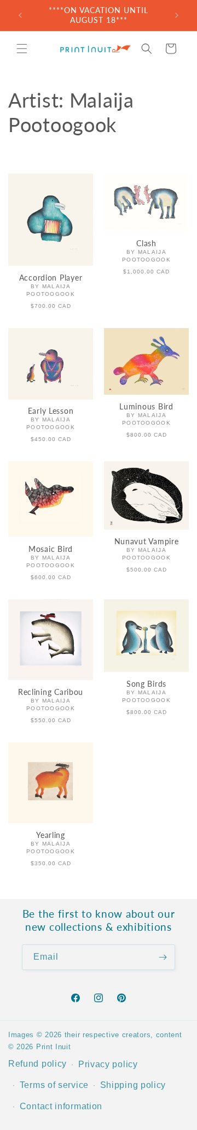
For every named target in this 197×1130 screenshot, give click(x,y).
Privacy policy (108, 1064)
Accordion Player (51, 277)
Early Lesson (51, 410)
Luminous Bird (146, 406)
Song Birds (146, 683)
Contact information (61, 1106)
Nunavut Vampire (146, 541)
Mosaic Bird (50, 549)
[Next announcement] (177, 15)
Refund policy (37, 1063)
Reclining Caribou (50, 692)
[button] (22, 49)
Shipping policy (133, 1085)
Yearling (50, 835)
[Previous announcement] (20, 15)
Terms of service (54, 1085)
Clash (146, 243)
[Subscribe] (162, 957)
